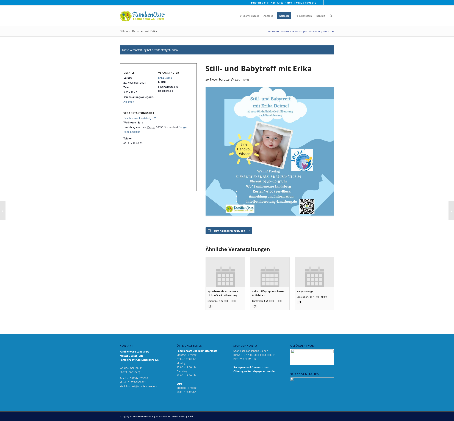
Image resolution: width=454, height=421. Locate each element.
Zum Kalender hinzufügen (229, 230)
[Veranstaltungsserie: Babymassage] (299, 302)
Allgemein (128, 101)
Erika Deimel (165, 77)
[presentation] (225, 272)
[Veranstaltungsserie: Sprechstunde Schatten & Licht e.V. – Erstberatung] (210, 306)
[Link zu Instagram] (326, 2)
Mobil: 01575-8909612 (301, 2)
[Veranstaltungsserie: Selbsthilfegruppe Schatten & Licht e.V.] (255, 306)
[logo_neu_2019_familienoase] (142, 15)
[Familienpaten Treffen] (2, 210)
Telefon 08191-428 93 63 (267, 2)
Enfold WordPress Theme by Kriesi (177, 416)
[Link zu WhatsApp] (331, 2)
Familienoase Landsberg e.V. (139, 118)
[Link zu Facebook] (320, 2)
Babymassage (305, 291)
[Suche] (330, 15)
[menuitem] (234, 15)
